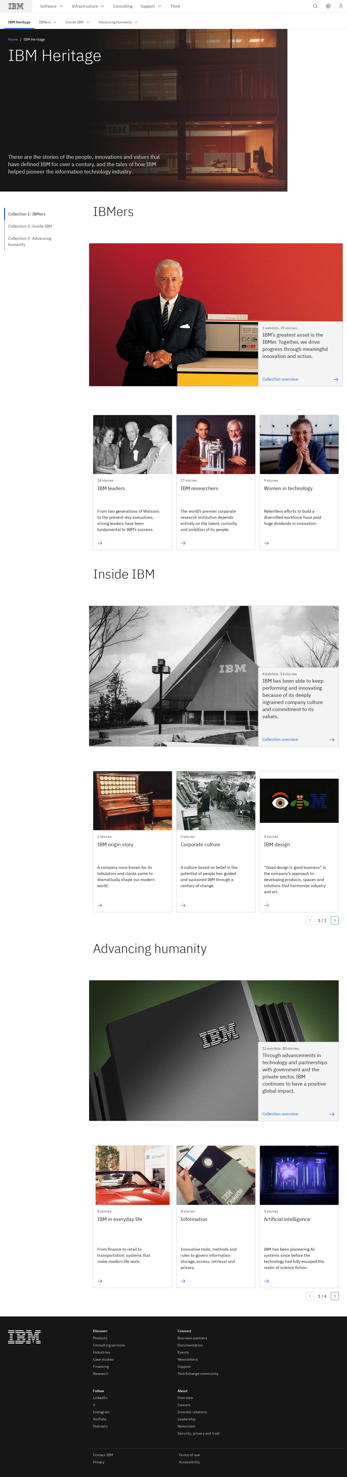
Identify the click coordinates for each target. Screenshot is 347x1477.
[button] (328, 6)
